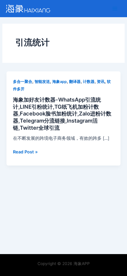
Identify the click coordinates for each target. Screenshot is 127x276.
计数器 (89, 81)
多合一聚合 (22, 81)
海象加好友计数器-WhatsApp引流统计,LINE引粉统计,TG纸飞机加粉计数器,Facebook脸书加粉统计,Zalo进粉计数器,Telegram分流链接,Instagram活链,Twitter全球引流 (62, 113)
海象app (59, 81)
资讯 (101, 81)
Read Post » (25, 151)
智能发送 (42, 81)
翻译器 (75, 81)
